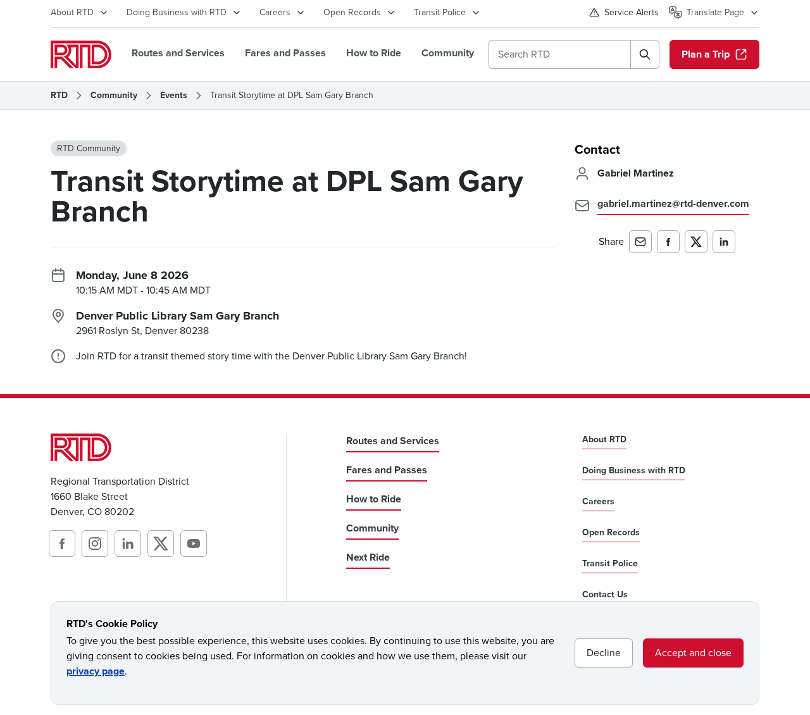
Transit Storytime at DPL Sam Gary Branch (291, 95)
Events (173, 95)
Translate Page (715, 12)
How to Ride (373, 53)
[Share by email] (640, 241)
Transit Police (440, 12)
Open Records (352, 12)
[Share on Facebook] (668, 241)
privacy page (95, 671)
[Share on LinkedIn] (724, 241)
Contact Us (605, 594)
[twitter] (160, 543)
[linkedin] (128, 543)
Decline (604, 652)
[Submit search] (644, 54)
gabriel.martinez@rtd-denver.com (673, 203)
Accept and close (693, 652)
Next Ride (368, 557)
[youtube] (193, 543)
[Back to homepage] (81, 54)
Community (447, 53)
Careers (274, 12)
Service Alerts (631, 12)
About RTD (72, 12)
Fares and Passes (285, 53)
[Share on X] (696, 241)
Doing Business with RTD (177, 12)
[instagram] (95, 543)
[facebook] (62, 543)
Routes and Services (178, 53)
